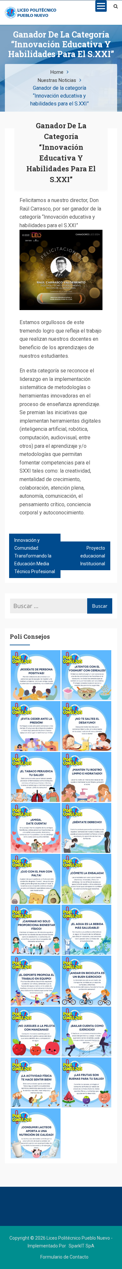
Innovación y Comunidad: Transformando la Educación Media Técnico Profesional (34, 556)
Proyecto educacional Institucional (92, 555)
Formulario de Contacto (64, 1257)
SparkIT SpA (81, 1245)
